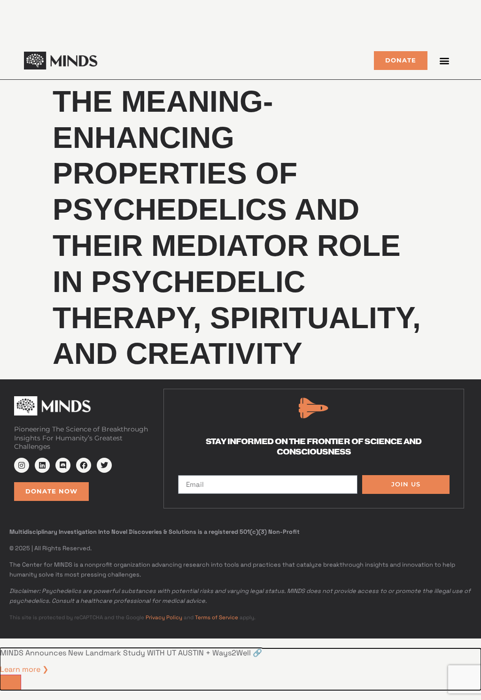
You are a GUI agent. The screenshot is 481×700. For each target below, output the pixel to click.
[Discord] (62, 465)
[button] (444, 60)
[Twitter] (104, 465)
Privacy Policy (164, 617)
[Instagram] (21, 465)
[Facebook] (83, 465)
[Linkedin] (42, 465)
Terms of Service (216, 617)
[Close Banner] (10, 682)
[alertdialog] (240, 669)
